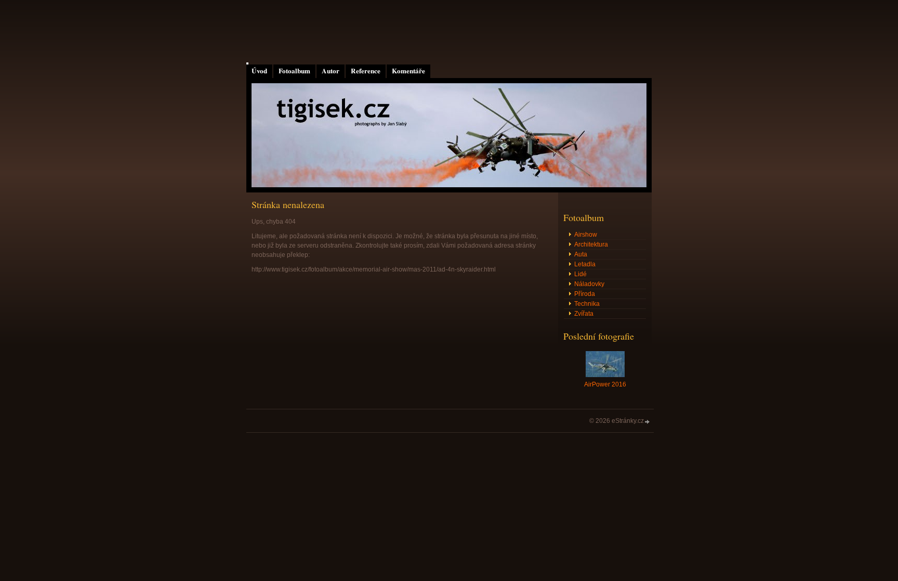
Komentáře (408, 71)
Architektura (591, 244)
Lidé (580, 274)
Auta (580, 254)
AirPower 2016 (605, 384)
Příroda (584, 294)
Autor (330, 71)
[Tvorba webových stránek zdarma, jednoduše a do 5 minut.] (647, 421)
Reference (365, 71)
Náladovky (589, 284)
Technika (587, 303)
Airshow (585, 234)
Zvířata (583, 313)
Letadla (585, 264)
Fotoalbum (294, 71)
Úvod (259, 71)
